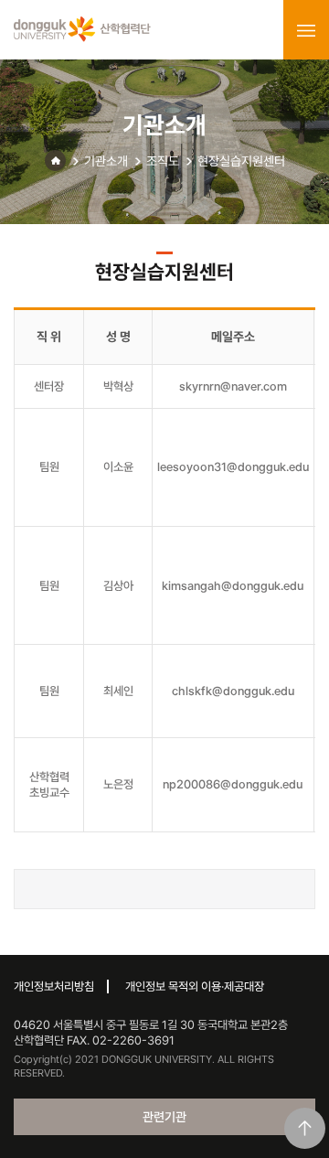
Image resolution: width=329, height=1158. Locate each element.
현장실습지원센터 (241, 161)
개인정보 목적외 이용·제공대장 (194, 986)
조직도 (162, 161)
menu (306, 30)
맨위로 (304, 1128)
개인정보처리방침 (54, 986)
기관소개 (106, 161)
